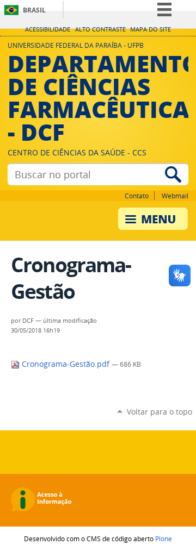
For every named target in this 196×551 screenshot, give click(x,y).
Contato (137, 195)
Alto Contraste (100, 29)
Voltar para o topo (159, 411)
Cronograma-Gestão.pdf (66, 364)
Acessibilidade (47, 29)
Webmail (175, 195)
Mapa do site (150, 29)
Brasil (34, 10)
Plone (163, 538)
